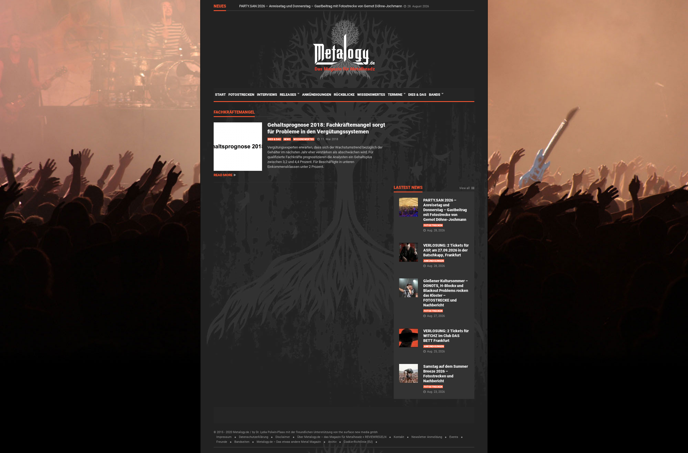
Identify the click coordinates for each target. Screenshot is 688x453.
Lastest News (408, 188)
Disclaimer (282, 437)
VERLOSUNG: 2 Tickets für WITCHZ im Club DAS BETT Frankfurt (446, 336)
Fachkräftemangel (234, 112)
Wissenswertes (371, 95)
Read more (223, 175)
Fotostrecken (241, 95)
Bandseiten (241, 442)
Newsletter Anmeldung (426, 437)
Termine (395, 95)
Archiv (332, 442)
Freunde (221, 442)
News (287, 139)
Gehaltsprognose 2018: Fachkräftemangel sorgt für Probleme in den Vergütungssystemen (326, 128)
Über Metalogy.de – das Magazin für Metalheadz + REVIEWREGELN (341, 437)
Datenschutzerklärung (253, 437)
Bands (435, 95)
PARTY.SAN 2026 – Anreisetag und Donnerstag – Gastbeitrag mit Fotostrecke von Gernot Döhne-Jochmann (321, 6)
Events (453, 437)
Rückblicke (344, 95)
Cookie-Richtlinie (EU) (358, 442)
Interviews (267, 95)
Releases (288, 95)
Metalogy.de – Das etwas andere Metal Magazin (289, 442)
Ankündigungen (316, 95)
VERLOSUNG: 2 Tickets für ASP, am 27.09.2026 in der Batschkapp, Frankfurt (446, 250)
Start (220, 95)
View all (464, 188)
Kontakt (399, 437)
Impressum (224, 437)
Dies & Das (417, 95)
